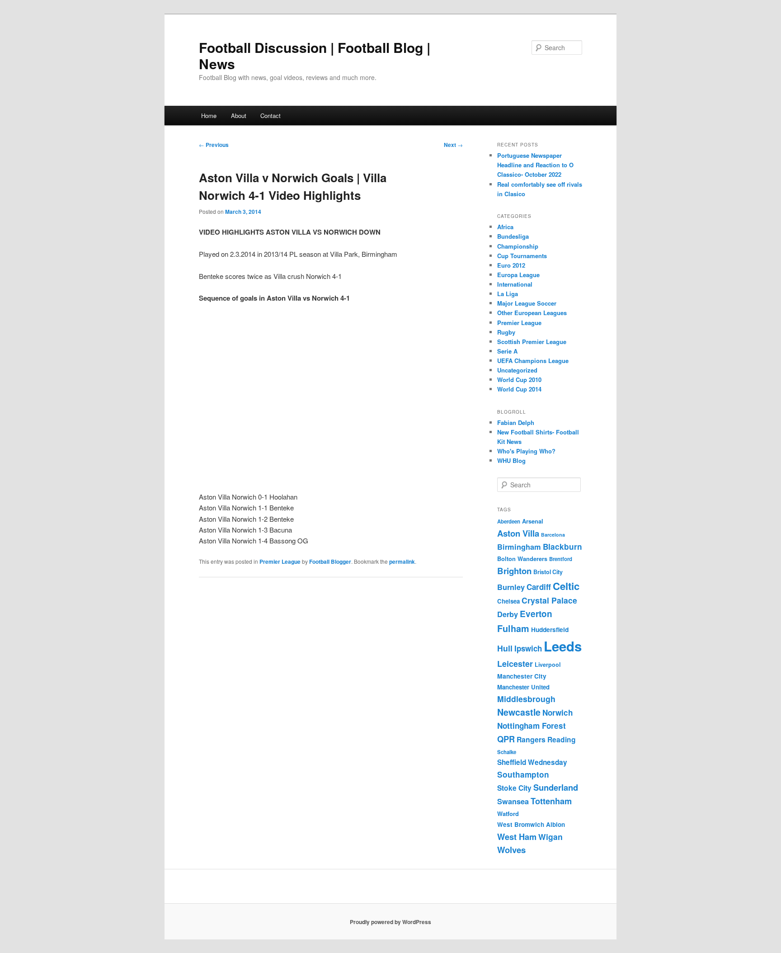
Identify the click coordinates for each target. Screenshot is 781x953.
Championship (517, 246)
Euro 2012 (511, 265)
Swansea (513, 801)
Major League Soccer (526, 303)
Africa (505, 226)
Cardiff (539, 586)
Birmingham (519, 547)
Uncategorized (517, 370)
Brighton (514, 571)
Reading (561, 739)
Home (208, 115)
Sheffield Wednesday (532, 762)
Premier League (280, 561)
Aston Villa (518, 533)
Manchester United (523, 687)
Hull (505, 648)
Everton (536, 614)
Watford (508, 814)
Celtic (566, 586)
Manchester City (521, 675)
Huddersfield (550, 629)
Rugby (506, 332)
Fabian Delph (515, 422)
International (514, 284)
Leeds (563, 646)
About (238, 115)
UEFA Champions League (533, 360)
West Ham (516, 836)
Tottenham (551, 801)
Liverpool (547, 664)
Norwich (557, 712)
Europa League (518, 274)
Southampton (523, 774)
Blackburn (562, 546)
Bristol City (548, 572)
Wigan (550, 836)
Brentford (560, 559)
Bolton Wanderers (522, 559)
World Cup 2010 (519, 379)
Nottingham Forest (531, 725)
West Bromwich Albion (531, 824)
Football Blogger (330, 561)
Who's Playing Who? (526, 451)
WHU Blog (511, 460)
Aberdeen (508, 521)
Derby (507, 614)
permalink (402, 561)
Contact (270, 115)
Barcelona (553, 534)
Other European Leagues (532, 312)
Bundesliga (513, 236)
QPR (506, 739)
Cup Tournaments (522, 255)
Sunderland (555, 787)
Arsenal (532, 521)
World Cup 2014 (519, 389)
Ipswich (528, 648)
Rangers (531, 739)
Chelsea (508, 601)
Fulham (513, 628)
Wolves (511, 850)
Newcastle (519, 712)
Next (453, 145)
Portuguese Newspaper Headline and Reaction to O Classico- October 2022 (535, 165)
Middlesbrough (526, 698)
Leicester (515, 664)
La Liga (507, 293)
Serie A (507, 351)
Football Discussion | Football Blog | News (314, 55)
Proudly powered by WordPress (390, 922)
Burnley (511, 587)
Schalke (506, 752)
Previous (214, 145)
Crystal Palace (549, 600)
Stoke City (514, 788)
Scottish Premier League (531, 341)
